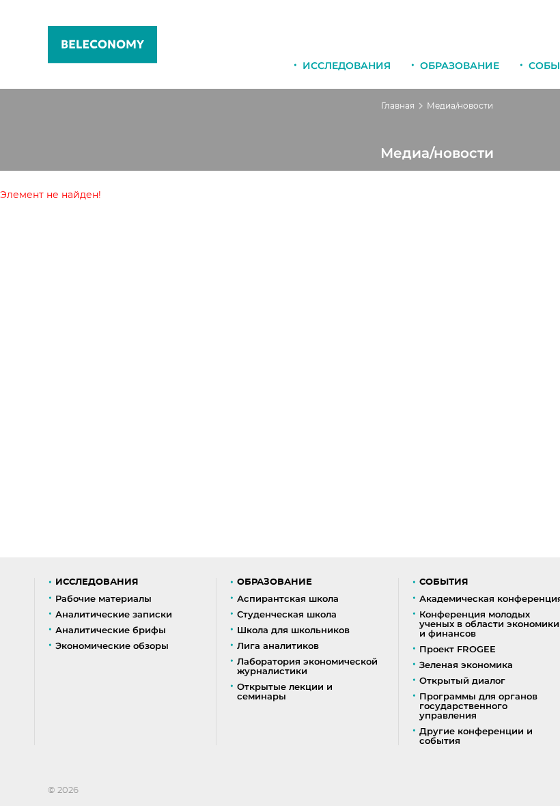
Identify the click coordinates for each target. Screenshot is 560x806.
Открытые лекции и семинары (285, 691)
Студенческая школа (287, 614)
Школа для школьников (293, 629)
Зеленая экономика (466, 664)
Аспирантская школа (288, 598)
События (443, 582)
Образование (459, 65)
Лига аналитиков (278, 645)
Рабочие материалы (103, 598)
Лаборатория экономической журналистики (307, 666)
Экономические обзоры (112, 645)
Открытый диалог (462, 680)
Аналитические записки (113, 614)
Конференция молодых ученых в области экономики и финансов (489, 624)
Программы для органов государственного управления (478, 706)
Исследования (347, 65)
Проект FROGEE (457, 648)
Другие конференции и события (476, 735)
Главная (398, 106)
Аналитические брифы (110, 629)
